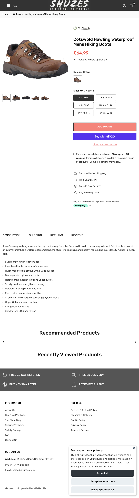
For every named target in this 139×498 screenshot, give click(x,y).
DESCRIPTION (12, 235)
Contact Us (11, 440)
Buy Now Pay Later (15, 415)
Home (5, 14)
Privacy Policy (78, 466)
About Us (10, 410)
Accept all (102, 473)
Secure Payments (14, 425)
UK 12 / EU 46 (106, 113)
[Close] (133, 448)
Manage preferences (102, 489)
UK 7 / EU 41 (83, 97)
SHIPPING (35, 235)
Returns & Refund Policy (84, 410)
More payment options (105, 144)
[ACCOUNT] (124, 5)
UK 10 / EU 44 (105, 105)
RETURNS (56, 235)
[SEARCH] (15, 5)
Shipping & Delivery (81, 415)
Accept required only (103, 481)
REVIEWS (77, 235)
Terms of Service (80, 430)
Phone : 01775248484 (17, 465)
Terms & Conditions (102, 466)
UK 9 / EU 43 (83, 105)
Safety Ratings (13, 430)
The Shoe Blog (13, 420)
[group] (35, 59)
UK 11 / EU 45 (83, 113)
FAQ (7, 435)
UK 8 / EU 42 (106, 97)
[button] (131, 5)
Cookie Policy (101, 462)
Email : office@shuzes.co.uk (20, 470)
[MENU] (8, 5)
